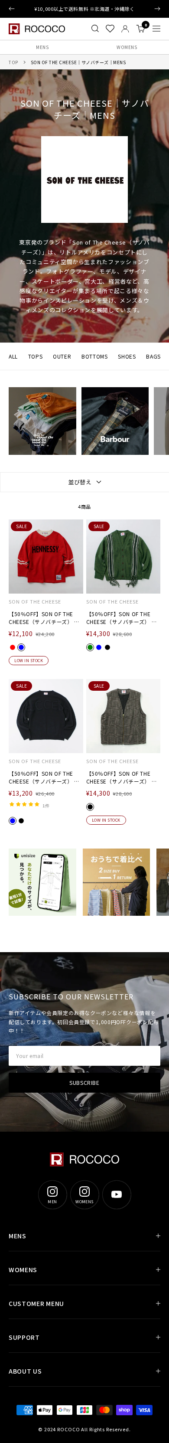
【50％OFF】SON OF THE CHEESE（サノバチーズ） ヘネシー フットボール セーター (46, 618)
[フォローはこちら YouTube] (116, 1194)
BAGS (153, 356)
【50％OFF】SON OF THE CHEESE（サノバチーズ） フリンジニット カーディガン (121, 618)
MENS (42, 47)
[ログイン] (125, 28)
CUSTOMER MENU (36, 1303)
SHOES (127, 356)
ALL (13, 356)
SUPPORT (24, 1337)
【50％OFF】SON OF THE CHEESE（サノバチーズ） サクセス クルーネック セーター (46, 777)
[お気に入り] (110, 29)
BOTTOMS (94, 356)
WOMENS (127, 47)
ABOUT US (25, 1371)
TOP (13, 62)
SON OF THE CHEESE (35, 601)
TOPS (35, 356)
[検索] (95, 28)
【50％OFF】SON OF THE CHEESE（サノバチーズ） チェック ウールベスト (121, 777)
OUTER (62, 356)
